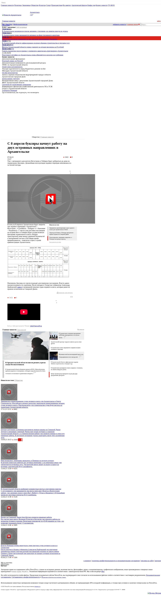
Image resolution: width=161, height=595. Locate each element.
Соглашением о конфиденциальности (26, 577)
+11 (31, 15)
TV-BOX (111, 5)
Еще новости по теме (55, 242)
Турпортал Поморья (9, 90)
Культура (42, 5)
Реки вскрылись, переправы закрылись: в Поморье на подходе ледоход (60, 238)
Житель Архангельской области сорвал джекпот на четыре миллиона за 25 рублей (33, 47)
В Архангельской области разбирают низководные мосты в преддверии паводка (31, 489)
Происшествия (56, 5)
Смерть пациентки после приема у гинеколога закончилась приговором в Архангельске (35, 51)
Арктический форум (79, 5)
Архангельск (35, 12)
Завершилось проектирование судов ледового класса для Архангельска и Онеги (61, 228)
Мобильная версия (20, 24)
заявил (19, 287)
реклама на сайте (147, 561)
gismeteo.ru (37, 586)
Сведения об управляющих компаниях (16, 85)
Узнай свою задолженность (12, 67)
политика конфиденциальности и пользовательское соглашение (116, 561)
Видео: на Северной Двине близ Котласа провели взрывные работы (26, 517)
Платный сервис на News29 (12, 61)
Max (102, 571)
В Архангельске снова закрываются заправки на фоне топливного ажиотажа (31, 35)
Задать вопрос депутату (11, 79)
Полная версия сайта (9, 7)
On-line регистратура (10, 73)
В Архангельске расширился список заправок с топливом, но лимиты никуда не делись (35, 31)
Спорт (48, 5)
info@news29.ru (36, 326)
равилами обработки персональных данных (54, 577)
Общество (35, 5)
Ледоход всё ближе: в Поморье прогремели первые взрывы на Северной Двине (61, 233)
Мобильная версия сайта (11, 561)
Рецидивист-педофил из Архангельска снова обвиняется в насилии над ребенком (32, 55)
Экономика (26, 5)
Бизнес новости (102, 5)
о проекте (87, 561)
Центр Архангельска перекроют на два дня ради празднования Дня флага (29, 39)
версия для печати (66, 293)
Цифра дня (91, 5)
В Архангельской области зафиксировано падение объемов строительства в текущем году (36, 43)
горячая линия (132, 24)
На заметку (67, 5)
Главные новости (7, 5)
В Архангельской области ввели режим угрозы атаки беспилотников (25, 364)
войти (159, 21)
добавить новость (119, 24)
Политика (18, 5)
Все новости (80, 329)
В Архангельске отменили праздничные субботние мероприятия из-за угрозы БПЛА (70, 335)
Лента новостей (21, 330)
